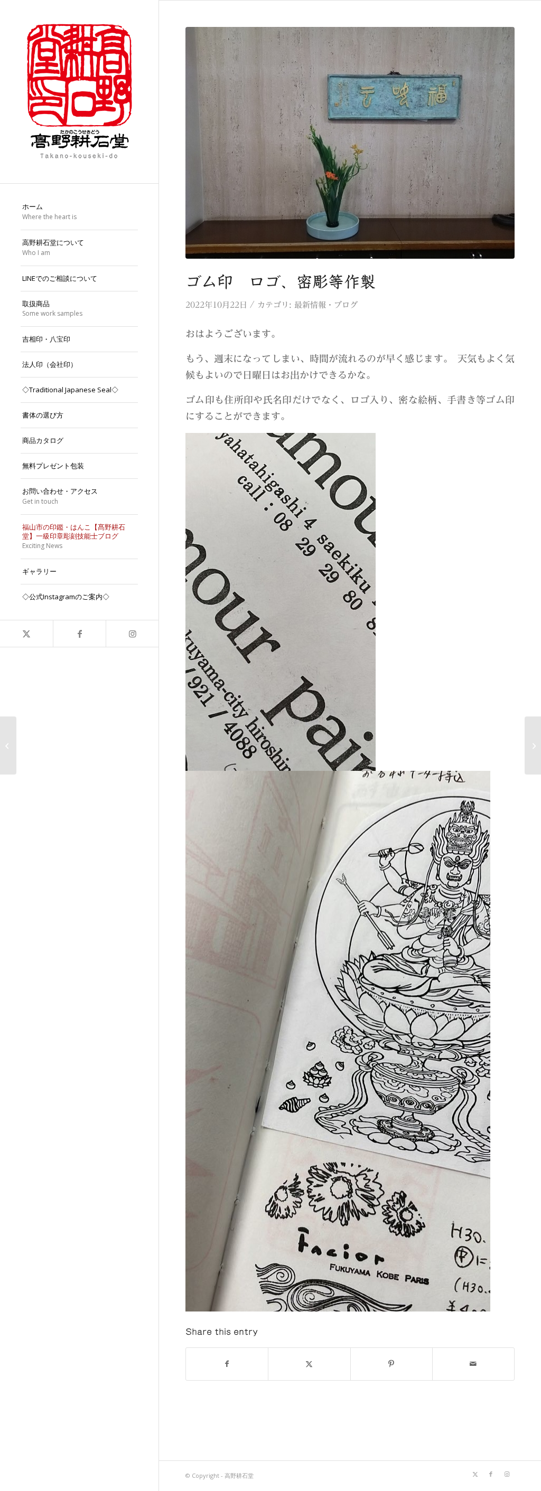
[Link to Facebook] (79, 633)
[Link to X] (26, 633)
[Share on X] (309, 1364)
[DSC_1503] (350, 143)
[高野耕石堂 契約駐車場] (533, 745)
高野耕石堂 (239, 1475)
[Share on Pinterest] (391, 1364)
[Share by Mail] (473, 1364)
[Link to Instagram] (132, 633)
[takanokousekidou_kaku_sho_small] (79, 91)
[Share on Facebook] (227, 1364)
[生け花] (8, 745)
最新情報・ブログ (326, 305)
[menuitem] (79, 212)
